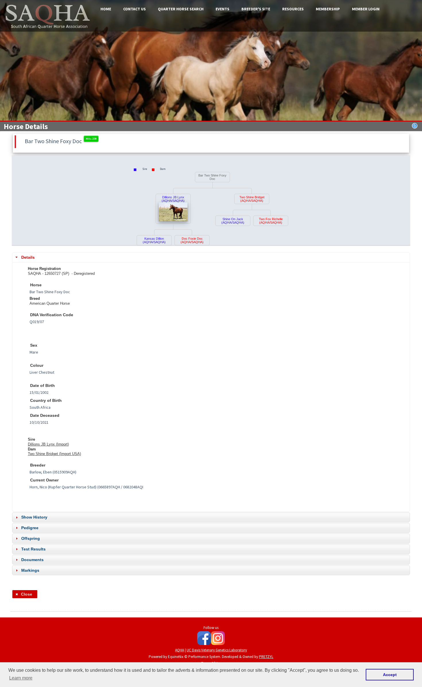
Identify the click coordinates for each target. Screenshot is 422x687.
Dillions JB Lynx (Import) (48, 444)
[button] (24, 594)
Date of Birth (42, 385)
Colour (36, 365)
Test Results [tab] (33, 549)
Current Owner (44, 480)
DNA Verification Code (51, 315)
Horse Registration (44, 268)
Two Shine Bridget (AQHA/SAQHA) (251, 198)
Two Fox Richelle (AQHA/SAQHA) (271, 220)
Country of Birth (46, 400)
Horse (36, 285)
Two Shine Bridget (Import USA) (54, 454)
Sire (31, 439)
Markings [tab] (30, 570)
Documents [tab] (32, 559)
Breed (35, 298)
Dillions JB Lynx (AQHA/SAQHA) (173, 198)
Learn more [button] (20, 678)
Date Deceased (44, 415)
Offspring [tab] (30, 538)
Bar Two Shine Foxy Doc (212, 177)
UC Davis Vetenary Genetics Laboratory (217, 650)
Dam (32, 449)
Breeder (37, 465)
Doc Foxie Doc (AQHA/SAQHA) (192, 240)
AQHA (179, 650)
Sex (33, 345)
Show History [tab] (34, 517)
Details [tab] (28, 257)
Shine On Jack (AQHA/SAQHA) (232, 220)
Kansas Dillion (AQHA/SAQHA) (154, 240)
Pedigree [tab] (29, 527)
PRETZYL (266, 656)
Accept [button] (390, 674)
